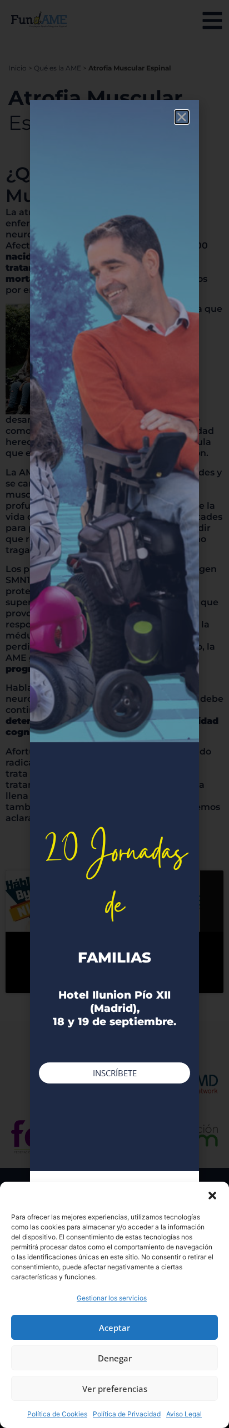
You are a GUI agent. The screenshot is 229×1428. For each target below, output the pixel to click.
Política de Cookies (57, 1414)
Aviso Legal (184, 1414)
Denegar (115, 1358)
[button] (212, 1195)
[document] (114, 714)
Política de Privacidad (127, 1414)
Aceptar (114, 1327)
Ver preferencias (114, 1388)
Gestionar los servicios (112, 1298)
